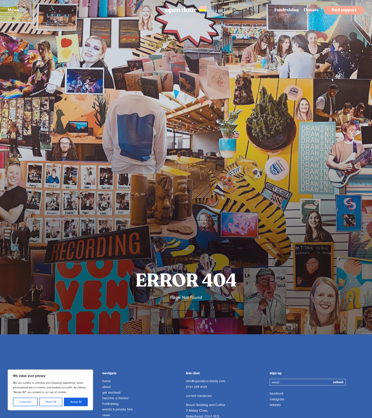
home (106, 381)
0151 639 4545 (196, 387)
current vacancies (199, 396)
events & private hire (117, 409)
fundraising (110, 404)
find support (344, 10)
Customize (25, 401)
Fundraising (286, 10)
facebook (276, 394)
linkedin (275, 405)
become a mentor (115, 398)
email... (277, 382)
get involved (111, 393)
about (106, 387)
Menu (13, 10)
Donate (311, 10)
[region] (50, 390)
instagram (277, 399)
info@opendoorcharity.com (205, 381)
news (106, 415)
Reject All (51, 401)
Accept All (76, 401)
